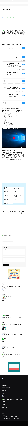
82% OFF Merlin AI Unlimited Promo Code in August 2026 (13, 344)
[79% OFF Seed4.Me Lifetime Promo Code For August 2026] (7, 238)
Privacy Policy (16, 424)
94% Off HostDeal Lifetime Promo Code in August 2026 (13, 395)
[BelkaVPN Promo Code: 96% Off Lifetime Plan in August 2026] (4, 335)
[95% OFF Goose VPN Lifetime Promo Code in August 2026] (7, 228)
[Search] (25, 1)
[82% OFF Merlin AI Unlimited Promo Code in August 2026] (4, 345)
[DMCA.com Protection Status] (5, 385)
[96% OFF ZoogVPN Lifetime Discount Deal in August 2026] (20, 228)
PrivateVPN (3, 30)
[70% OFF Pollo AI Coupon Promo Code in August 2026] (4, 355)
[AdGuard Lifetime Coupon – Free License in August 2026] (4, 297)
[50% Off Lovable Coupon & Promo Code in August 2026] (4, 352)
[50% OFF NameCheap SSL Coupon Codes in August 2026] (4, 294)
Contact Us (13, 424)
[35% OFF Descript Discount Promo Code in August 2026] (4, 358)
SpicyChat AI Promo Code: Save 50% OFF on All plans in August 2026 (11, 418)
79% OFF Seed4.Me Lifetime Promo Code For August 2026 (7, 242)
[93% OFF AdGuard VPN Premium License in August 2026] (4, 322)
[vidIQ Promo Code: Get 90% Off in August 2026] (4, 348)
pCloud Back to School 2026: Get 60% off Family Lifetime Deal (14, 399)
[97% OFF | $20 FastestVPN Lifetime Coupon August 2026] (4, 332)
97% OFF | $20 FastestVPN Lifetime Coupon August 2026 (13, 331)
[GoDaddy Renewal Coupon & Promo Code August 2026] (4, 290)
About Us (10, 424)
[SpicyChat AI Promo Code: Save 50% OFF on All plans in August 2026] (4, 341)
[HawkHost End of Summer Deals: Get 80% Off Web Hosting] (4, 393)
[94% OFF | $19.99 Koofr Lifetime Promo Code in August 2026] (4, 301)
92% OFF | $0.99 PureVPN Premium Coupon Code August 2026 (10, 416)
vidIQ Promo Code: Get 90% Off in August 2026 (12, 347)
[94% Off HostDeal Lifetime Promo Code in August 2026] (4, 396)
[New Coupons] (14, 1)
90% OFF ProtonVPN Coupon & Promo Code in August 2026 (13, 317)
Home (7, 424)
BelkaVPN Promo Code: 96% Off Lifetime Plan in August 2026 (14, 334)
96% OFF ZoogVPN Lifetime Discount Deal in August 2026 (19, 232)
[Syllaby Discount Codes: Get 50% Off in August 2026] (4, 404)
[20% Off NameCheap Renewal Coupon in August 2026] (4, 284)
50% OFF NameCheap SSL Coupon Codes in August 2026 (13, 293)
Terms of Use (20, 424)
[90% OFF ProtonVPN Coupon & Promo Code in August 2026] (4, 318)
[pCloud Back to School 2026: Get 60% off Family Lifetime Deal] (4, 400)
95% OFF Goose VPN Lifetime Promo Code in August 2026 (7, 232)
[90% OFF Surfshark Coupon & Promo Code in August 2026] (4, 328)
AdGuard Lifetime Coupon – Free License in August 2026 (13, 296)
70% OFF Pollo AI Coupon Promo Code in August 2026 (13, 354)
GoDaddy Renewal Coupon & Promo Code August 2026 (13, 289)
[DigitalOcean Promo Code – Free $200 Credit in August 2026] (4, 287)
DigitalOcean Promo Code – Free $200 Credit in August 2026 (13, 286)
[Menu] (2, 1)
